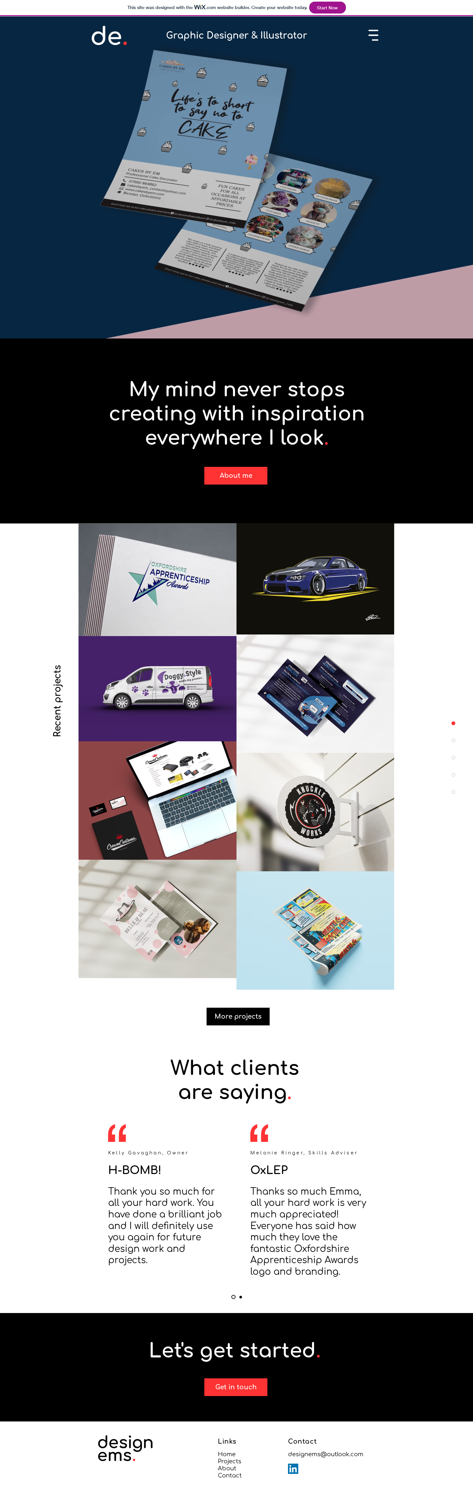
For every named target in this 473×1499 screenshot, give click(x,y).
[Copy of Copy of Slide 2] (240, 1297)
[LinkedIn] (293, 1469)
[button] (373, 35)
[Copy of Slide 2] (233, 1297)
